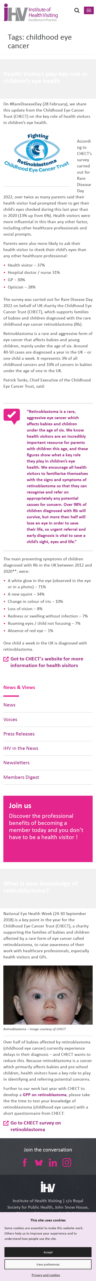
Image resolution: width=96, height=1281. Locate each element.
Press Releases (19, 734)
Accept (48, 1252)
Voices (10, 719)
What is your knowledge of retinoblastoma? (40, 887)
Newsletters (16, 762)
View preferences (48, 1264)
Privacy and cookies (46, 1275)
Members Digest (21, 777)
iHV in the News (20, 748)
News (9, 705)
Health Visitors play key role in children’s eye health (45, 77)
